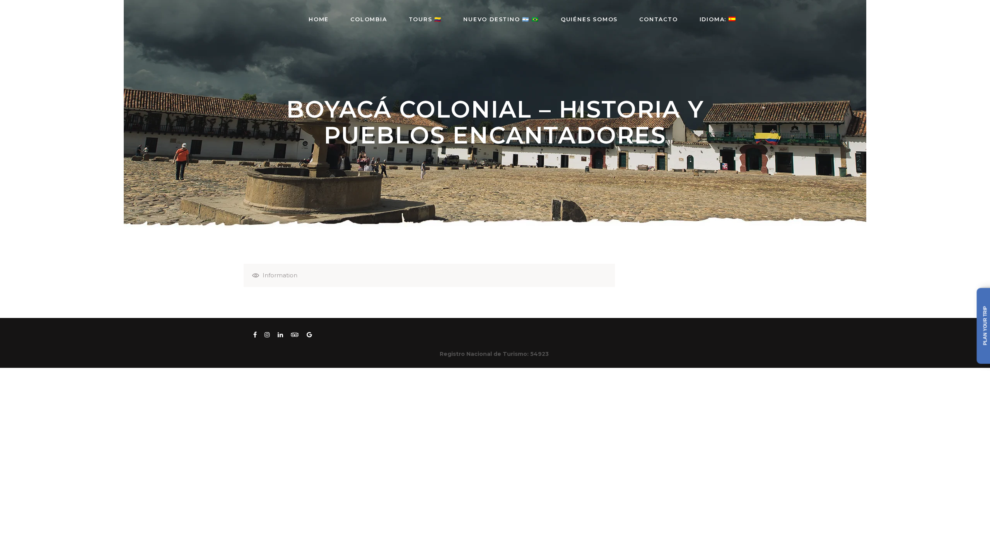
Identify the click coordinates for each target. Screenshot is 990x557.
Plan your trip (985, 325)
